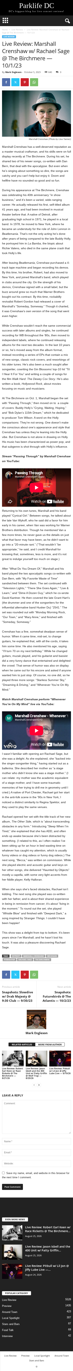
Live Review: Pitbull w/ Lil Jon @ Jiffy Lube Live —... (47, 1268)
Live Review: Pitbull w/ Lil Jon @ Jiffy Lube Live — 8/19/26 (60, 1071)
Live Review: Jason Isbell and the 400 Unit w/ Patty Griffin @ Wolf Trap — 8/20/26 (36, 1073)
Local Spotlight (10, 1318)
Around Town (9, 1312)
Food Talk (8, 1330)
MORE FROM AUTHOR (50, 1044)
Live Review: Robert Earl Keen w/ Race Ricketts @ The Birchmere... (47, 1229)
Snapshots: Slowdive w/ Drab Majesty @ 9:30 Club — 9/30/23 (17, 996)
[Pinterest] (25, 82)
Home (5, 29)
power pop (9, 959)
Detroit (16, 956)
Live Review (17, 29)
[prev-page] (34, 1085)
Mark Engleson (13, 72)
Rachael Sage (25, 959)
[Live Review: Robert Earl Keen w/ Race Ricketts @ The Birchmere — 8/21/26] (13, 1059)
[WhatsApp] (34, 82)
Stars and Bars (11, 1324)
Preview (6, 1305)
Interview (7, 1336)
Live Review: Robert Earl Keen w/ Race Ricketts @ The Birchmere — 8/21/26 (12, 1073)
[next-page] (39, 1085)
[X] (15, 82)
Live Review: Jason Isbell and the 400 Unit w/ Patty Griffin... (47, 1248)
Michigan (52, 956)
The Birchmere (42, 959)
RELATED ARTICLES (22, 1044)
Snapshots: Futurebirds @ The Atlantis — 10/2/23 (57, 996)
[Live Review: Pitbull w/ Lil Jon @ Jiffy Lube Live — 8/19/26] (60, 1059)
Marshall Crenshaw (33, 956)
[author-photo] (36, 1019)
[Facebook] (6, 82)
